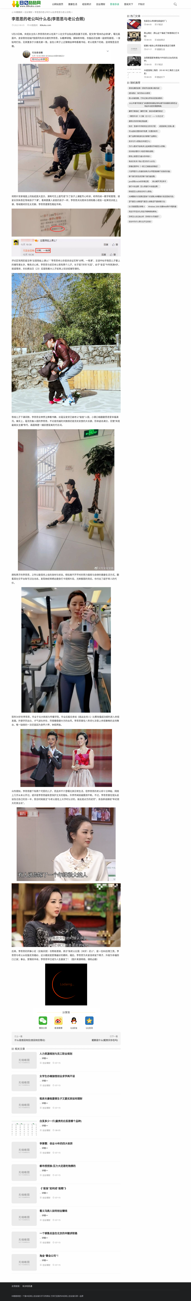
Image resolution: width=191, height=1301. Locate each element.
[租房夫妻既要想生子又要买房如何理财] (24, 1106)
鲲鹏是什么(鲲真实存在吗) (105, 1040)
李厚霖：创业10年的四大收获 (56, 1143)
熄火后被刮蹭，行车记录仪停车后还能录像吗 (145, 98)
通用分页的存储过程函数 (138, 121)
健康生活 (72, 4)
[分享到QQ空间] (89, 1020)
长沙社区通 (27, 1286)
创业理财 (100, 4)
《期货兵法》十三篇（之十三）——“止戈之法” (146, 116)
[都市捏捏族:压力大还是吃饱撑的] (24, 1173)
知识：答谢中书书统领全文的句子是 (142, 126)
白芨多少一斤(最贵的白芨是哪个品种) (61, 1121)
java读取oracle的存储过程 (139, 181)
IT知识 (141, 4)
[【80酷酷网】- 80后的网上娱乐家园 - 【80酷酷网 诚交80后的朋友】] (26, 6)
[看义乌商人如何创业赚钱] (24, 1218)
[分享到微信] (43, 1020)
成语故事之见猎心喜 (166, 126)
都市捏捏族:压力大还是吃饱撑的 (58, 1166)
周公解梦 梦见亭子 (159, 181)
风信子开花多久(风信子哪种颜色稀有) (143, 211)
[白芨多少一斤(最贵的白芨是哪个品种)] (24, 1128)
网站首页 (58, 4)
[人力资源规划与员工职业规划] (24, 1061)
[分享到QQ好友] (74, 1020)
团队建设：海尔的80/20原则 (139, 93)
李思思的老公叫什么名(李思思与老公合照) (53, 12)
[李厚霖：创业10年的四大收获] (24, 1150)
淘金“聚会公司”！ (50, 1255)
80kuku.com (45, 25)
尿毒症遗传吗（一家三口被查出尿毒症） (144, 166)
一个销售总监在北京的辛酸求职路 (58, 1233)
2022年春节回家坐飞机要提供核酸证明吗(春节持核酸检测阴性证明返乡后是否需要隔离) (153, 104)
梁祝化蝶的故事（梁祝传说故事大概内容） (145, 88)
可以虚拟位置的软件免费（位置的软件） (144, 131)
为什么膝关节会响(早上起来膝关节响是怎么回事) (147, 146)
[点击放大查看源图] (66, 56)
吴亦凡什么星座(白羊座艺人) (139, 141)
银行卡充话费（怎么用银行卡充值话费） (144, 186)
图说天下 (128, 4)
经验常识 (86, 4)
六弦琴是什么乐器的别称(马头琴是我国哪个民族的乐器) (149, 171)
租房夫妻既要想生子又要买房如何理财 (61, 1098)
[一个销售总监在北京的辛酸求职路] (24, 1240)
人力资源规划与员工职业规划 (56, 1053)
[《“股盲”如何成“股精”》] (24, 1195)
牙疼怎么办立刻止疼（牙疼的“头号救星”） (144, 216)
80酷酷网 (18, 12)
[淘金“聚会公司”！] (24, 1263)
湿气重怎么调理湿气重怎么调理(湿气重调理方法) (147, 201)
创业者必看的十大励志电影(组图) (141, 151)
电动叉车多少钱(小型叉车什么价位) (142, 161)
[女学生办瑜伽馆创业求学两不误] (24, 1083)
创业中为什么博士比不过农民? (140, 221)
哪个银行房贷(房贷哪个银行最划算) (142, 176)
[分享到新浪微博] (58, 1020)
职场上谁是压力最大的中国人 (140, 156)
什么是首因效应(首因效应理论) (30, 1040)
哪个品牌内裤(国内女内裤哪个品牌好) (143, 136)
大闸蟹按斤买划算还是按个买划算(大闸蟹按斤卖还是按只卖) (151, 196)
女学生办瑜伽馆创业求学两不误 (57, 1076)
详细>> (45, 1058)
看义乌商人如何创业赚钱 (53, 1211)
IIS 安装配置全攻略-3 (137, 206)
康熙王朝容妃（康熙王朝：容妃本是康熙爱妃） (146, 111)
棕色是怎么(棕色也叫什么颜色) (140, 191)
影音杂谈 (114, 4)
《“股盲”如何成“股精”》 (53, 1188)
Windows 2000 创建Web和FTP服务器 (162, 206)
